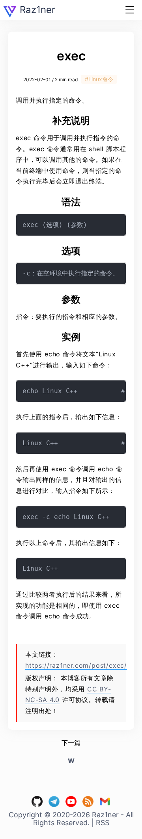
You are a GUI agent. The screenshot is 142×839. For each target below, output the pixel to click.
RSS (102, 822)
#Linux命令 (99, 79)
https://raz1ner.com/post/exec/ (76, 665)
